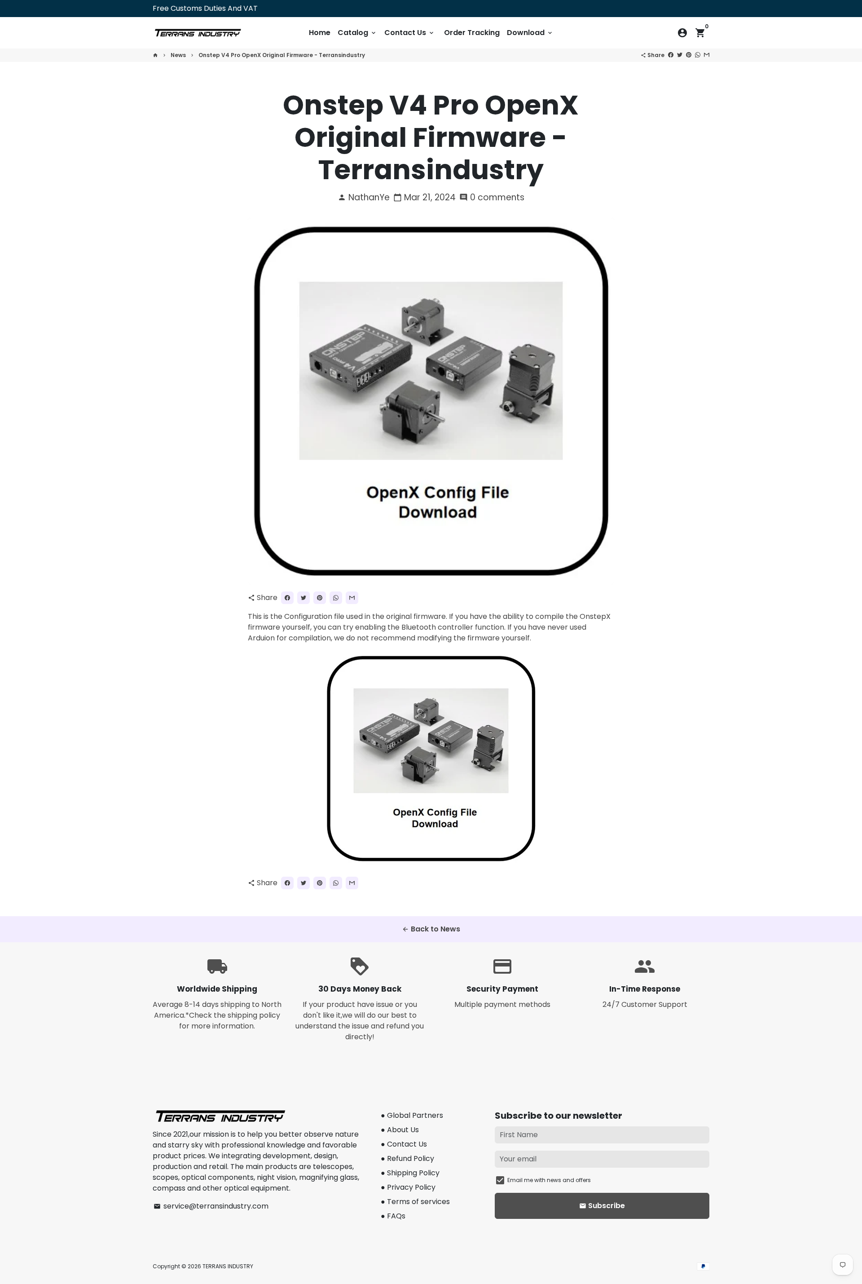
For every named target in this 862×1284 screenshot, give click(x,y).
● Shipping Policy (410, 1173)
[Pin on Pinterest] (688, 55)
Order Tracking (472, 32)
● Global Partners (412, 1115)
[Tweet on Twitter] (679, 55)
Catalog (357, 32)
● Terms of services (415, 1201)
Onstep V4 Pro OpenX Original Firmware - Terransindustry (281, 55)
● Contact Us (404, 1144)
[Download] (431, 864)
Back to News (431, 929)
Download (530, 32)
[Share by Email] (706, 55)
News (178, 55)
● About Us (400, 1130)
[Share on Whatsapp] (697, 55)
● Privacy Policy (408, 1187)
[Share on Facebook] (670, 55)
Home (319, 32)
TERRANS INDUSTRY (227, 1266)
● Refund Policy (407, 1158)
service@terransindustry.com (211, 1206)
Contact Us (409, 32)
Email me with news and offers (549, 1180)
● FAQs (393, 1216)
